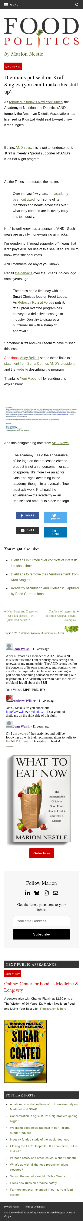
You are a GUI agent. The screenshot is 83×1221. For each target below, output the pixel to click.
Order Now (41, 853)
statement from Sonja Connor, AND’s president (39, 363)
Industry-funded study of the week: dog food (39, 1139)
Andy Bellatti (29, 358)
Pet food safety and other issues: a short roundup (43, 1157)
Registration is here (53, 1008)
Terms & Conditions (34, 1206)
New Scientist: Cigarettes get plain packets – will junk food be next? (22, 615)
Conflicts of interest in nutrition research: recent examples (61, 615)
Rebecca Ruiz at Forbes (36, 302)
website (22, 369)
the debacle (24, 273)
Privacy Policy (11, 1206)
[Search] (77, 4)
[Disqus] (41, 694)
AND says (23, 147)
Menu (14, 5)
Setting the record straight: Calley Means (37, 1176)
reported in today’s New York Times (36, 102)
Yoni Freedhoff (31, 378)
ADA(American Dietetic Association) (34, 633)
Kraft (61, 633)
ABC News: (60, 443)
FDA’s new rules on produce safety (33, 1183)
